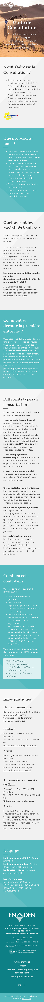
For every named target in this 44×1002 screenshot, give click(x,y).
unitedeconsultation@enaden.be (20, 745)
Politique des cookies (22, 977)
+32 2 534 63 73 (24, 931)
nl (24, 985)
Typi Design (26, 998)
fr (19, 985)
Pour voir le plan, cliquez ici (17, 770)
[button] (38, 4)
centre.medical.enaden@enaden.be (22, 934)
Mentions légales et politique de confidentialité (22, 971)
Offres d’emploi (22, 962)
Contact (22, 966)
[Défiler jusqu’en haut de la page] (36, 988)
